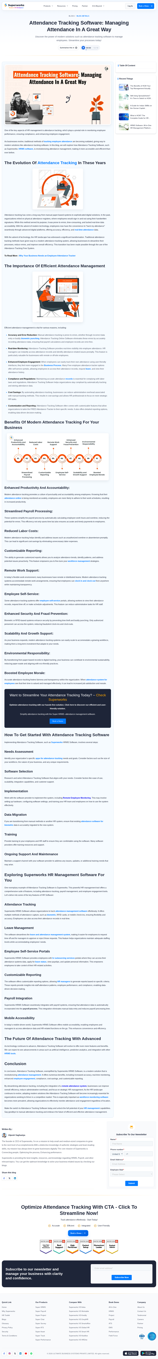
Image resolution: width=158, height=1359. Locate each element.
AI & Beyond (97, 6)
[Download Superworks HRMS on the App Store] (130, 1353)
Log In (130, 6)
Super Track (40, 1336)
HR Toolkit (6, 1315)
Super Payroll (40, 1311)
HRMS (111, 1311)
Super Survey (40, 1323)
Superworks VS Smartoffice (79, 1323)
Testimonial (141, 1315)
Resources (61, 6)
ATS (110, 1323)
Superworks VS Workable (79, 1311)
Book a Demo (144, 6)
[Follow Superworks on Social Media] (31, 1353)
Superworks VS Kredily (78, 1315)
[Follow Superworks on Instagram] (9, 1353)
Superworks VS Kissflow (78, 1336)
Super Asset (40, 1332)
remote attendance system (74, 1086)
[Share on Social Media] (4, 1178)
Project (111, 1315)
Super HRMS (40, 1307)
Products (47, 6)
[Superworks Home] (14, 8)
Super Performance (43, 1340)
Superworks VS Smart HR (79, 1332)
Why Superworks (8, 1311)
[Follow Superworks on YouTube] (26, 1353)
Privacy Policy (7, 1327)
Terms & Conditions (9, 1336)
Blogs (72, 16)
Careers (140, 1319)
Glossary (5, 1323)
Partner (85, 6)
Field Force (113, 1336)
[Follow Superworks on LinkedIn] (20, 1353)
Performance (114, 1332)
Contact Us (141, 1311)
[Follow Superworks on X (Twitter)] (15, 1353)
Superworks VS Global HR (79, 1327)
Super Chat (39, 1319)
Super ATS (39, 1327)
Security (5, 1332)
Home (4, 1307)
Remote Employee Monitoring (77, 798)
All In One (112, 1307)
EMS (110, 1327)
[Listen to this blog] (83, 47)
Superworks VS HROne (78, 1340)
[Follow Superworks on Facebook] (4, 1353)
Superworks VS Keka (77, 1307)
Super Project (40, 1315)
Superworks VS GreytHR (78, 1319)
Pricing (75, 6)
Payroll (111, 1319)
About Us (141, 1307)
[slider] (92, 48)
